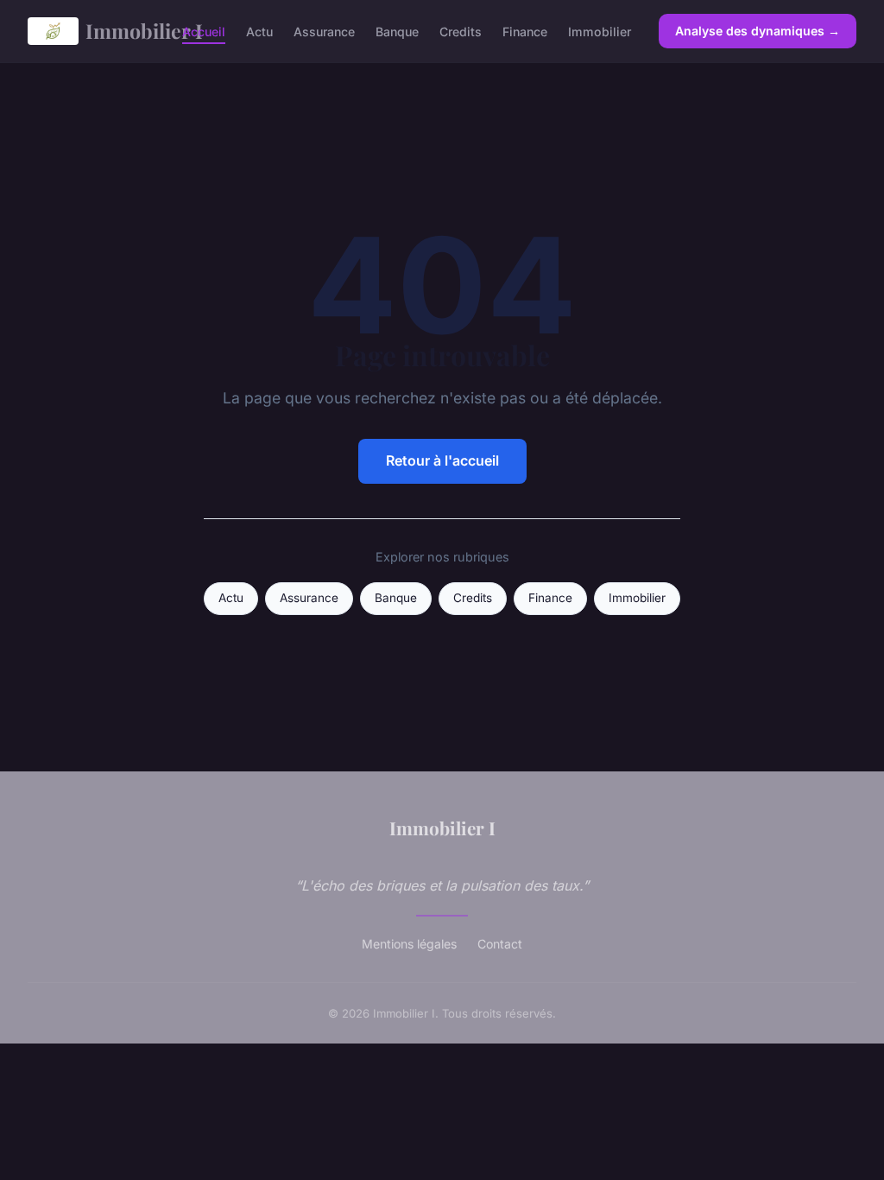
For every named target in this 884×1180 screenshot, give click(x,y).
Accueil (203, 30)
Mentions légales (409, 943)
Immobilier (599, 30)
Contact (499, 943)
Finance (524, 30)
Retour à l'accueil (442, 460)
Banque (397, 30)
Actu (259, 30)
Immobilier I (120, 30)
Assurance (324, 30)
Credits (460, 30)
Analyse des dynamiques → (757, 30)
